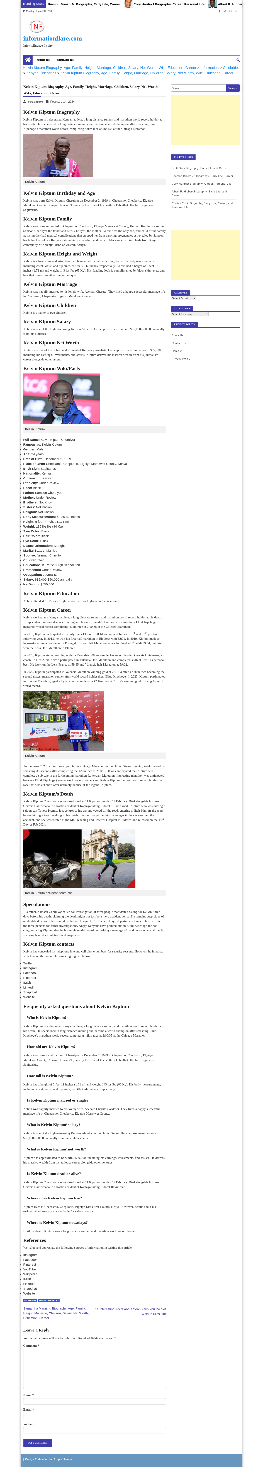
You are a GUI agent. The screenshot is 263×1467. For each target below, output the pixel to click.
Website (28, 1424)
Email (28, 1409)
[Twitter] (225, 11)
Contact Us (65, 60)
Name (28, 1395)
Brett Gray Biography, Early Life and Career (200, 168)
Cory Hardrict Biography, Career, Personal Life (143, 4)
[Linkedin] (236, 11)
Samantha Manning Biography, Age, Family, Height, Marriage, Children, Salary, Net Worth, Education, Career (56, 1313)
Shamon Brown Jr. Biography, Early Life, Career (57, 4)
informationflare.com (52, 38)
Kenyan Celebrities (49, 1301)
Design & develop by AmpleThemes (48, 1459)
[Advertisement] (205, 123)
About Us (43, 60)
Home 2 (177, 350)
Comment (31, 1345)
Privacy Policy (181, 358)
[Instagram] (230, 11)
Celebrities (30, 1301)
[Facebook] (219, 11)
